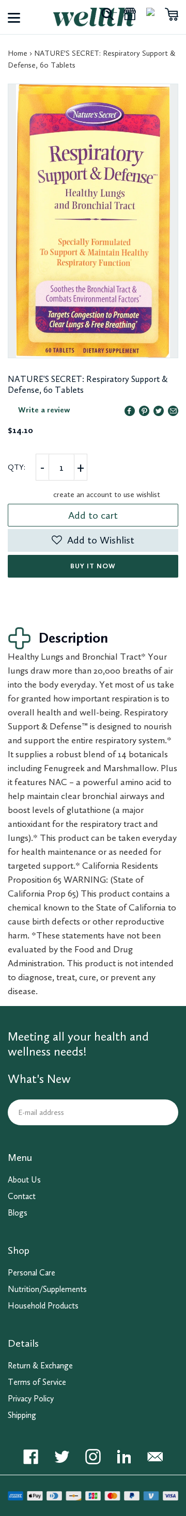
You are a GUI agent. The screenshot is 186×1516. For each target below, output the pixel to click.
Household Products (43, 1306)
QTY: (16, 467)
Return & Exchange (40, 1365)
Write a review (44, 409)
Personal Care (31, 1273)
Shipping (22, 1415)
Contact (22, 1196)
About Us (24, 1180)
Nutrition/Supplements (47, 1289)
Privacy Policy (31, 1398)
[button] (93, 540)
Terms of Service (37, 1382)
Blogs (17, 1213)
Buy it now (93, 566)
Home (17, 53)
